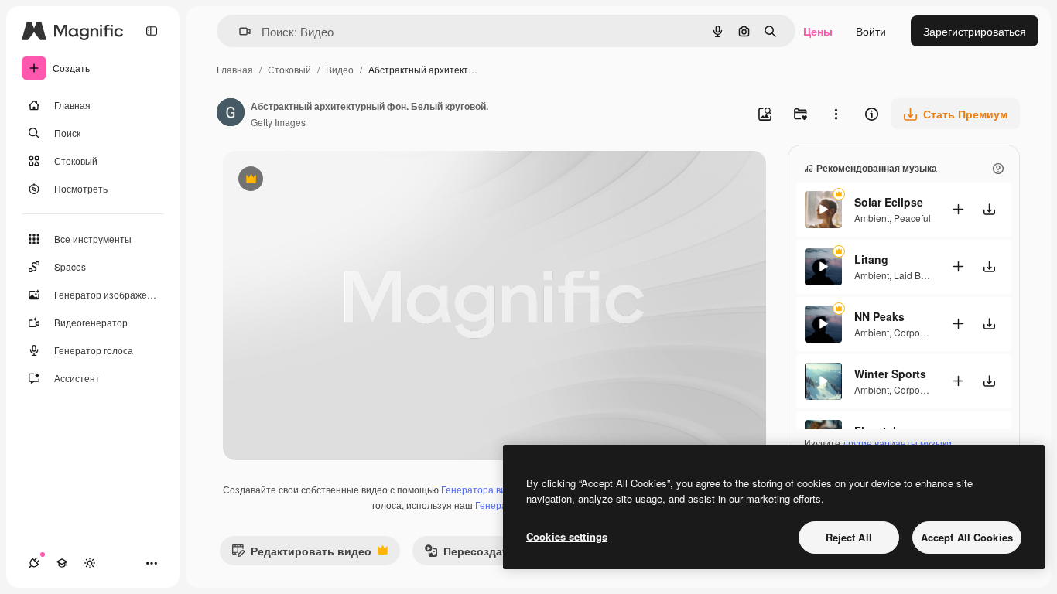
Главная (235, 69)
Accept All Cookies (967, 537)
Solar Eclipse (888, 202)
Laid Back (915, 275)
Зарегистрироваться (974, 31)
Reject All (849, 537)
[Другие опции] (835, 113)
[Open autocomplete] (238, 31)
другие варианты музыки (897, 442)
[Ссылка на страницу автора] (231, 113)
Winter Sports (890, 373)
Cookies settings (566, 536)
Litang (871, 259)
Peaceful (912, 217)
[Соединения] (34, 563)
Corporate (915, 332)
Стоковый (289, 69)
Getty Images (278, 121)
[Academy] (62, 563)
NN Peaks (879, 316)
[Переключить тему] (89, 563)
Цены (818, 31)
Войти (871, 31)
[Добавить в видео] (958, 209)
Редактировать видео (301, 554)
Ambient (871, 217)
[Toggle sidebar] (151, 31)
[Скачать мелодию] (989, 209)
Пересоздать (469, 554)
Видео (340, 69)
